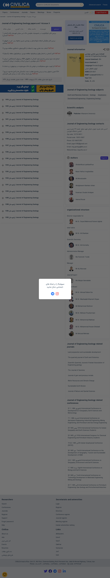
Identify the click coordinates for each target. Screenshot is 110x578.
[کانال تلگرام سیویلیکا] (52, 293)
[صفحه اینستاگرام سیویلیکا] (57, 293)
